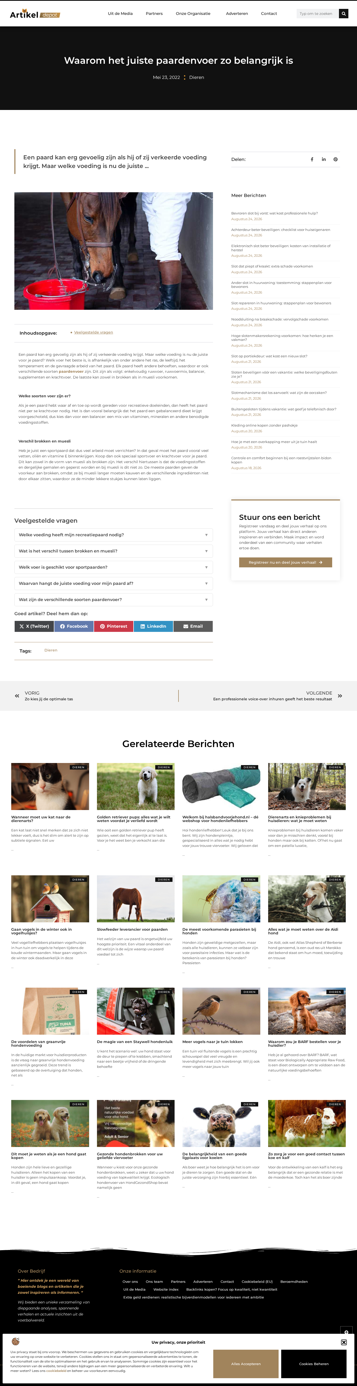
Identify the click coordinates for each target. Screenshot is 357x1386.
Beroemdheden (294, 1281)
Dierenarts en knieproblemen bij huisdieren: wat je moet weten (299, 819)
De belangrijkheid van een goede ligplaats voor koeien (214, 1156)
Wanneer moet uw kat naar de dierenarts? (41, 819)
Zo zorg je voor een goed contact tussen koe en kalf (306, 1156)
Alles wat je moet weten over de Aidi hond (303, 931)
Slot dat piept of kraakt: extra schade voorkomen (272, 266)
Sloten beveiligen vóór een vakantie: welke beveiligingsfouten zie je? (284, 374)
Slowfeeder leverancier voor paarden (132, 929)
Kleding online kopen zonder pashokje (264, 425)
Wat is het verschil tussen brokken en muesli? (114, 551)
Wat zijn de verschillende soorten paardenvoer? (114, 599)
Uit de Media (120, 13)
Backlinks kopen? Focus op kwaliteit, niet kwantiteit (231, 1289)
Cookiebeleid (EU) (257, 1281)
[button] (344, 1342)
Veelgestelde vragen (93, 332)
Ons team (154, 1281)
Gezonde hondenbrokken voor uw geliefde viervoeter (130, 1156)
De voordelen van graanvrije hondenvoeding (38, 1043)
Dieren (196, 77)
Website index (166, 1289)
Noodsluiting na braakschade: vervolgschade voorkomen (280, 319)
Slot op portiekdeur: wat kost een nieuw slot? (269, 356)
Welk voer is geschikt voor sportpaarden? (114, 567)
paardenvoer (71, 371)
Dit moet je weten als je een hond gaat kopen (48, 1156)
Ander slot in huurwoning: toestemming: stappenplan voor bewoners (281, 285)
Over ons (130, 1281)
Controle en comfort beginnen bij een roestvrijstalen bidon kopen (281, 460)
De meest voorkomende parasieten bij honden (219, 931)
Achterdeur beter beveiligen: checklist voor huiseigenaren (280, 230)
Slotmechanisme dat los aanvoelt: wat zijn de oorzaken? (279, 393)
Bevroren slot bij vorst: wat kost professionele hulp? (274, 213)
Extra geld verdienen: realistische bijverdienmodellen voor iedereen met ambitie (193, 1297)
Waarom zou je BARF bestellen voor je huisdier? (304, 1043)
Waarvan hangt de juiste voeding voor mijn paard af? (114, 583)
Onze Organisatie (193, 13)
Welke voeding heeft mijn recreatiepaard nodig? (114, 534)
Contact (269, 13)
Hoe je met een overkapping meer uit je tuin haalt (274, 442)
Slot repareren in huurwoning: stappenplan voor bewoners (281, 303)
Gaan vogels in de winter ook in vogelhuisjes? (41, 931)
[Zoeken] (343, 13)
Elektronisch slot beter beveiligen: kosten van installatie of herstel (280, 248)
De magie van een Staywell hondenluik (135, 1041)
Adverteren (237, 13)
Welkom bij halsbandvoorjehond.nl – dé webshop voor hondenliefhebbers (220, 819)
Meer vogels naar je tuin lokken (212, 1041)
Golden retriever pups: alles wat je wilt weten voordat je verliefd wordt (133, 819)
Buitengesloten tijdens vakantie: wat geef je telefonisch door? (283, 409)
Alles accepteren (246, 1364)
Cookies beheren (314, 1364)
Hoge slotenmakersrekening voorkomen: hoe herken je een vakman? (282, 338)
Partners (154, 13)
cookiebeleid (56, 1371)
